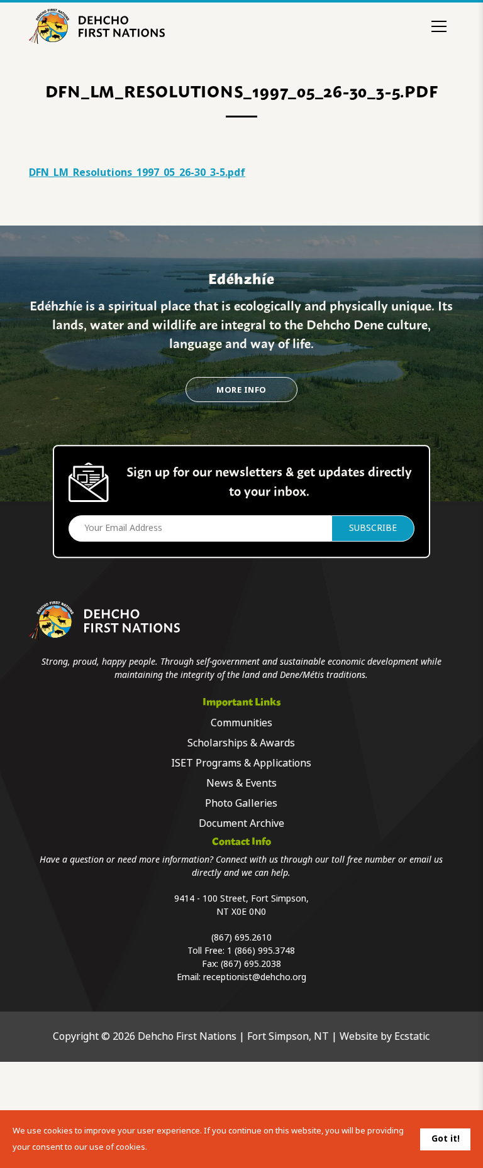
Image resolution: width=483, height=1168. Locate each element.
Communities (241, 723)
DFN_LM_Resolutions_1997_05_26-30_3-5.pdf (137, 172)
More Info (241, 390)
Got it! (445, 1138)
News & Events (241, 783)
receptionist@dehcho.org (254, 977)
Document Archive (241, 823)
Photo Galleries (241, 803)
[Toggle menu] (439, 26)
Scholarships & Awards (241, 743)
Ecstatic (412, 1036)
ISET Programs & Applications (241, 763)
